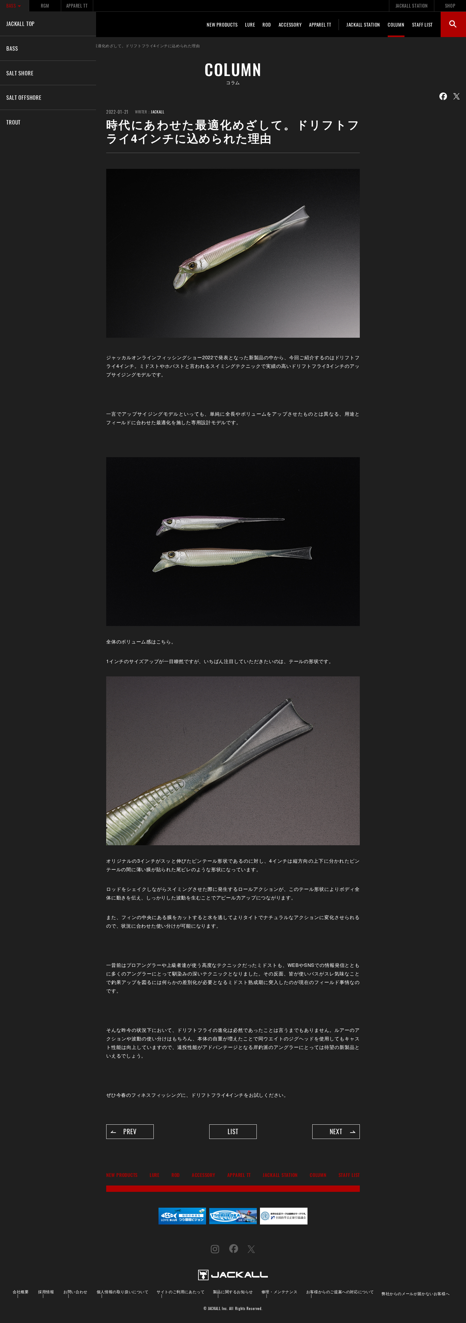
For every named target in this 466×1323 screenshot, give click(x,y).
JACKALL (157, 111)
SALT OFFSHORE (24, 97)
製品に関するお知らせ (233, 1291)
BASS (11, 5)
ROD (266, 24)
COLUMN (396, 24)
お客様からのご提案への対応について (340, 1291)
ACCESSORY (290, 24)
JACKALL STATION (412, 5)
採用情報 (46, 1291)
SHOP (450, 5)
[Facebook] (443, 96)
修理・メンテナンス (279, 1291)
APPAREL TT (77, 5)
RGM (45, 5)
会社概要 (21, 1291)
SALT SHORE (19, 72)
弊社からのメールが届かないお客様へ (416, 1293)
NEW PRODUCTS (222, 24)
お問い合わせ (75, 1291)
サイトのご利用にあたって (180, 1291)
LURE (250, 24)
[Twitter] (456, 96)
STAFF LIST (422, 24)
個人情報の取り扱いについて (123, 1291)
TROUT (13, 122)
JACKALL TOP (20, 23)
